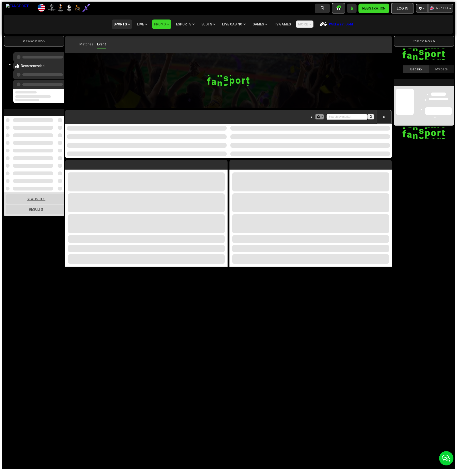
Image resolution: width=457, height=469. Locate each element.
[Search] (387, 44)
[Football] (77, 44)
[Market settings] (319, 117)
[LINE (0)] (70, 44)
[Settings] (422, 8)
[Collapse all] (384, 117)
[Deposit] (352, 8)
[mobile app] (322, 8)
